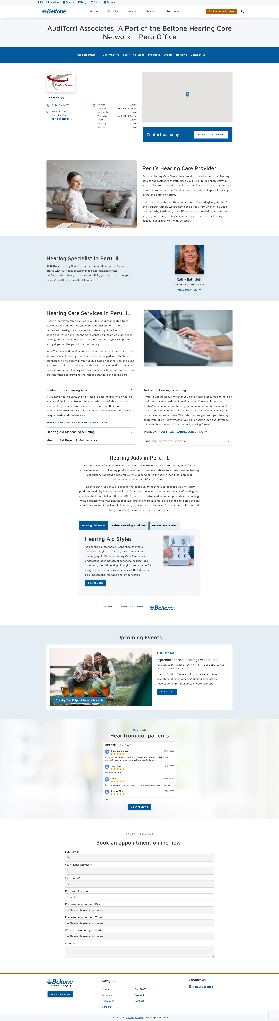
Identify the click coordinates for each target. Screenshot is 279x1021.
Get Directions (60, 119)
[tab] (93, 525)
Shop (96, 2)
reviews (181, 54)
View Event (167, 691)
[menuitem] (94, 11)
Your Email (72, 877)
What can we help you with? (83, 930)
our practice (110, 54)
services (139, 54)
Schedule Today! (211, 134)
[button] (187, 94)
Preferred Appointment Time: (83, 917)
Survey (110, 2)
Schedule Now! (60, 994)
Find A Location (203, 986)
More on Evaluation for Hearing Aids (74, 422)
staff (126, 54)
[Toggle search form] (242, 11)
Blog (83, 2)
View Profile (187, 289)
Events (69, 2)
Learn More (95, 583)
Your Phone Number (78, 864)
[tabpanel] (139, 562)
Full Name (71, 851)
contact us (198, 54)
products (154, 54)
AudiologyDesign (135, 1017)
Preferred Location (77, 891)
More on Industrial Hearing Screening (173, 431)
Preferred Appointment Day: (83, 904)
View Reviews (139, 807)
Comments (72, 943)
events (168, 54)
